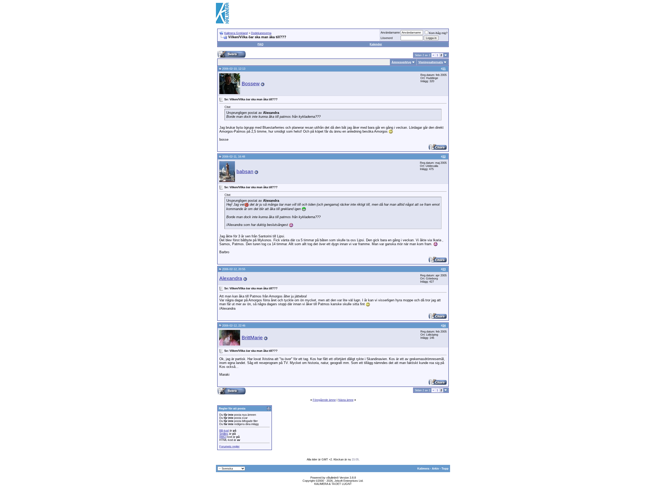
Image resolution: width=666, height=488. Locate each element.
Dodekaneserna (261, 33)
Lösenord (387, 38)
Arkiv (435, 468)
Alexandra (230, 278)
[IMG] (222, 436)
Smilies (223, 433)
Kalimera (423, 468)
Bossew (251, 83)
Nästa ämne (346, 399)
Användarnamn (390, 32)
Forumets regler (229, 446)
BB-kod (224, 430)
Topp (445, 468)
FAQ (261, 44)
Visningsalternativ (430, 62)
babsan (244, 171)
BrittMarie (252, 337)
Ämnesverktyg (401, 62)
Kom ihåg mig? (438, 33)
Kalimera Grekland (236, 33)
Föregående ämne (324, 399)
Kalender (376, 44)
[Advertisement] (355, 13)
